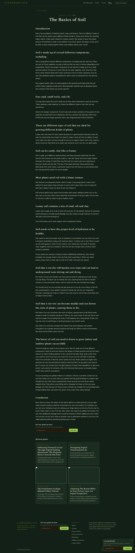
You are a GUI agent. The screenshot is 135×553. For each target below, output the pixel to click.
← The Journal (41, 11)
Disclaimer (75, 537)
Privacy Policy (76, 531)
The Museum (88, 3)
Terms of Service (77, 534)
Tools (104, 3)
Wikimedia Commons (107, 525)
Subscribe (73, 430)
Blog (110, 3)
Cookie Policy (76, 543)
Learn (97, 3)
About (74, 525)
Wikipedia (95, 525)
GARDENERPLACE (16, 3)
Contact (74, 528)
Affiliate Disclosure (78, 540)
